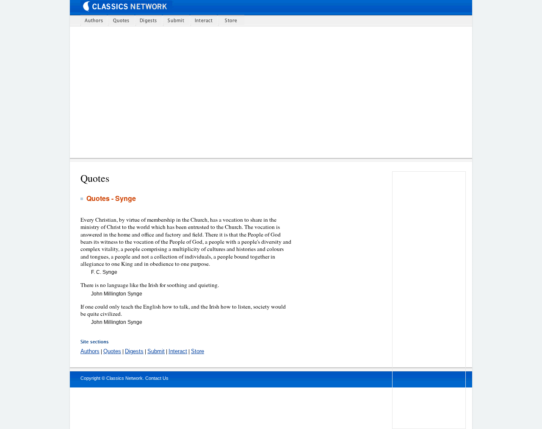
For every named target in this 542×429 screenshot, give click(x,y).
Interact (178, 351)
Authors (90, 351)
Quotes (112, 351)
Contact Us (157, 378)
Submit (156, 351)
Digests (134, 351)
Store (197, 351)
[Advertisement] (276, 92)
